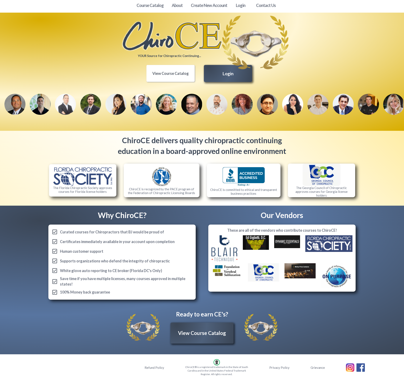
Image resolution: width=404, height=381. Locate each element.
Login (228, 73)
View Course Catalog (170, 73)
